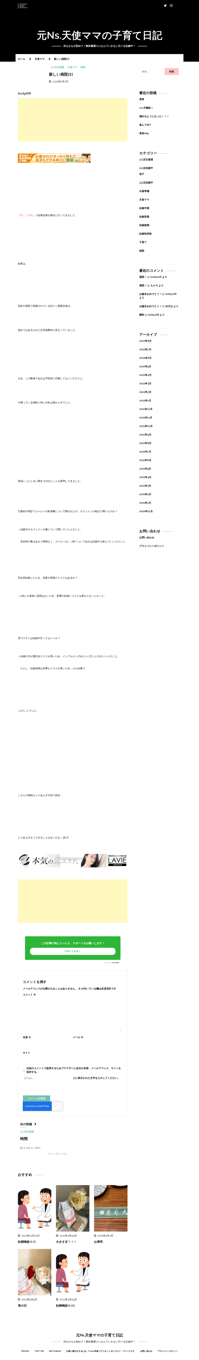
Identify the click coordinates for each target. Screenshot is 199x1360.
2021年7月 (145, 451)
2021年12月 (146, 409)
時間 (24, 1139)
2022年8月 (145, 340)
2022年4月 (145, 375)
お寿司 (98, 1242)
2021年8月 (145, 443)
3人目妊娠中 (146, 182)
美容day (144, 133)
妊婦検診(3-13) (65, 1305)
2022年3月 (145, 383)
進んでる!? (145, 124)
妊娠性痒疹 (145, 233)
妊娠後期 (144, 225)
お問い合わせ (146, 537)
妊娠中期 (144, 208)
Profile (25, 1351)
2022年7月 (145, 349)
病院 (83, 67)
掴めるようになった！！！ (154, 116)
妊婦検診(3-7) (27, 1242)
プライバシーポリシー (151, 546)
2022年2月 (145, 392)
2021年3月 (145, 485)
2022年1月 (145, 400)
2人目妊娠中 (146, 168)
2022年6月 (145, 357)
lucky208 (115, 962)
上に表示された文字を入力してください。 (96, 1078)
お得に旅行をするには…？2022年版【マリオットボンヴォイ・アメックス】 (100, 1351)
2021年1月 (145, 502)
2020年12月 (146, 511)
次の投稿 (26, 1124)
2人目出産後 (57, 67)
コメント (29, 994)
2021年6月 (145, 460)
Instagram (55, 1351)
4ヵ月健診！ (146, 107)
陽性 (141, 314)
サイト (26, 1052)
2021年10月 (146, 426)
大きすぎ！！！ (66, 1242)
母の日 (22, 1305)
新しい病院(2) (61, 75)
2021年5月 (145, 468)
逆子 (141, 174)
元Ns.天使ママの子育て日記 (99, 35)
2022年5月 (145, 366)
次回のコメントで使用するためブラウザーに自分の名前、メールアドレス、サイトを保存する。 (73, 1070)
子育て (143, 242)
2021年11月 (145, 417)
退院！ (143, 276)
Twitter (39, 1351)
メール (78, 1037)
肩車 (141, 99)
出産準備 (144, 191)
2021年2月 (145, 494)
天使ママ (72, 67)
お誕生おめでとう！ (150, 293)
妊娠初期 (144, 216)
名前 (27, 1037)
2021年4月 (145, 477)
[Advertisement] (72, 119)
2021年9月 (145, 434)
